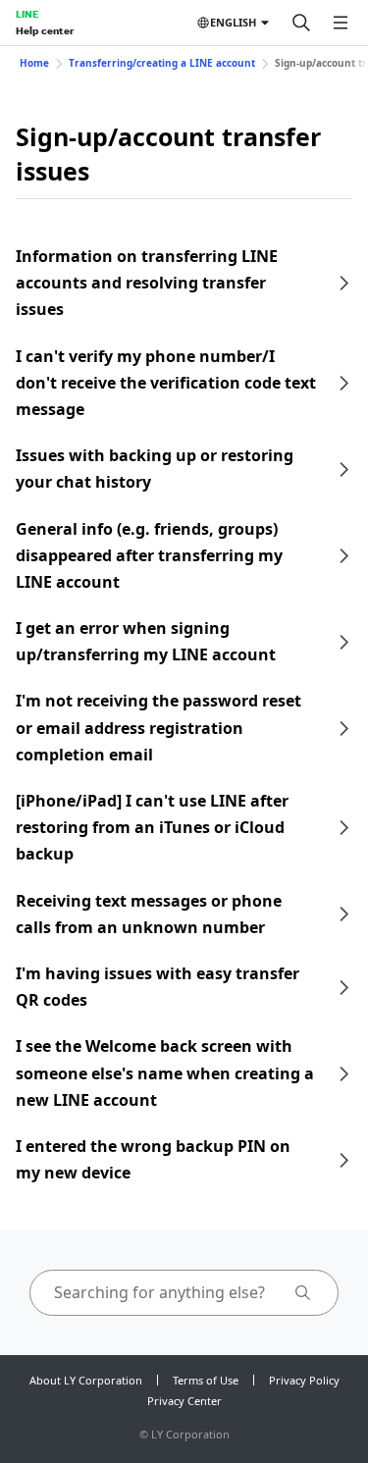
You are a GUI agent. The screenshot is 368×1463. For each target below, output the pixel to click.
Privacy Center (184, 1400)
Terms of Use (205, 1380)
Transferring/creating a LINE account (162, 63)
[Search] (301, 22)
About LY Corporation (85, 1380)
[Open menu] (340, 22)
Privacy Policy (304, 1380)
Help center (45, 30)
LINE (27, 14)
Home (34, 63)
